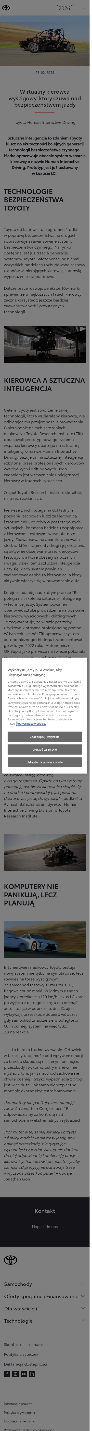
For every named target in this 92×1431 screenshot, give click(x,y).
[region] (44, 716)
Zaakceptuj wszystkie (44, 737)
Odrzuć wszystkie (45, 749)
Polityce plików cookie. (31, 723)
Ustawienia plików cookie (45, 762)
